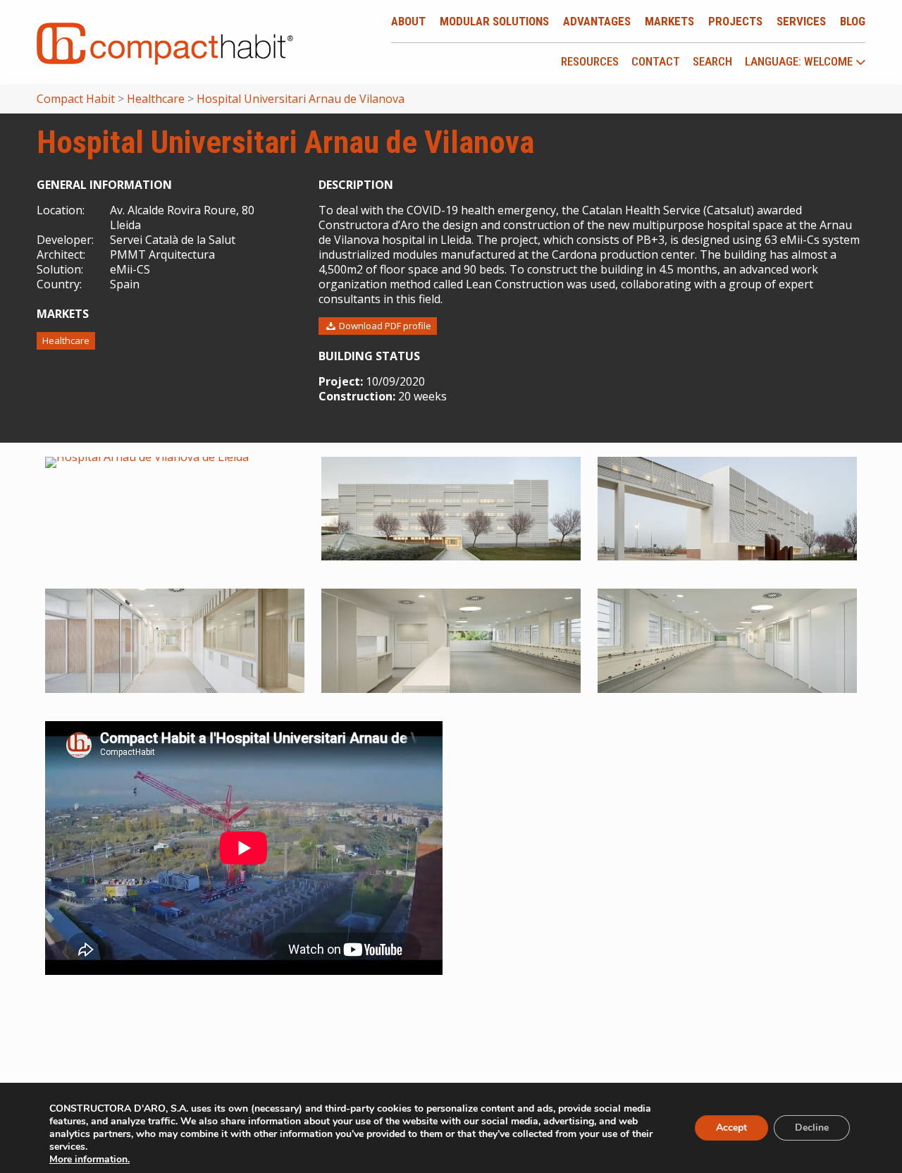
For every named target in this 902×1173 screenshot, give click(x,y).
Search (712, 61)
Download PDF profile (384, 325)
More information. (89, 1159)
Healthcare (65, 340)
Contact (655, 61)
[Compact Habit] (165, 42)
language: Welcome (800, 62)
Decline (812, 1127)
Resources (590, 61)
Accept (731, 1127)
